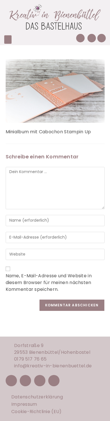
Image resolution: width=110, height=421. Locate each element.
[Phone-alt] (80, 38)
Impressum (24, 404)
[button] (8, 39)
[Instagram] (25, 380)
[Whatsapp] (101, 38)
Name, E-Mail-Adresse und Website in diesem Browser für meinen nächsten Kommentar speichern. (49, 282)
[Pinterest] (39, 380)
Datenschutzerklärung (37, 397)
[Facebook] (11, 380)
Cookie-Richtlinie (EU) (36, 411)
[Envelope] (91, 38)
